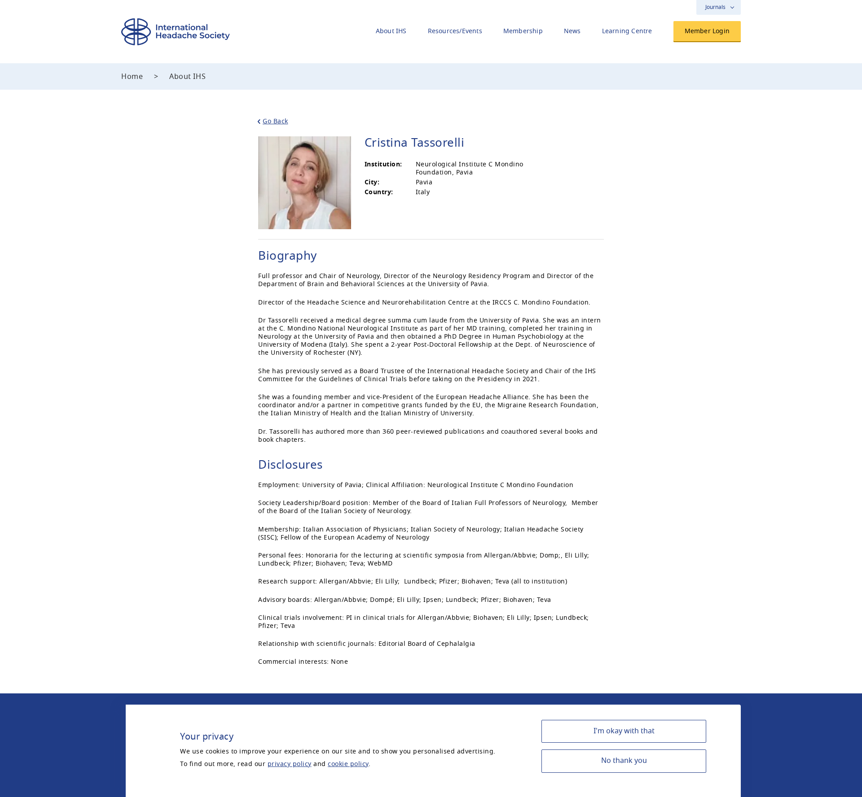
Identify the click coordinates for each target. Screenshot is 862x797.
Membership (523, 31)
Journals (715, 7)
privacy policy (290, 764)
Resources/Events (455, 31)
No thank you (624, 760)
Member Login (707, 31)
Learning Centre (627, 31)
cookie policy (348, 764)
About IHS (391, 31)
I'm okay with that (624, 731)
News (572, 31)
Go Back (275, 121)
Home (132, 76)
